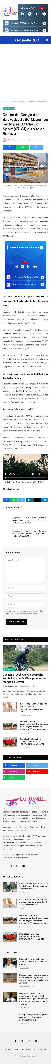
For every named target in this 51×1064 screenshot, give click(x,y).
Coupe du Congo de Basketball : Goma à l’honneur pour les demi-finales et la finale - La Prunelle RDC (29, 520)
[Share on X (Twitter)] (36, 147)
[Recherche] (47, 40)
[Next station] (23, 13)
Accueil (5, 102)
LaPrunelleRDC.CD (29, 836)
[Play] (30, 13)
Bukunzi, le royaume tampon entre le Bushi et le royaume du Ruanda (33, 961)
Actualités (8, 108)
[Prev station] (37, 13)
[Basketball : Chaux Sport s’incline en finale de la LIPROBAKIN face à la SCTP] (10, 742)
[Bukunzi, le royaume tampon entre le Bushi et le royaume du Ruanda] (10, 963)
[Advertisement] (25, 72)
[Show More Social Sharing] (45, 147)
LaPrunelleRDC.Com (11, 843)
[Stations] (41, 247)
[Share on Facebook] (9, 147)
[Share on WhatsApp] (22, 147)
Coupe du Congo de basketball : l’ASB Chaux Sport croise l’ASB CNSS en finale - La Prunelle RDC (29, 533)
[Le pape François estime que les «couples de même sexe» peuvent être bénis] (10, 1018)
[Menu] (4, 40)
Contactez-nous (23, 1050)
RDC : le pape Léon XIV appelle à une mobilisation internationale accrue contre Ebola (33, 902)
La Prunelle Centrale (18, 140)
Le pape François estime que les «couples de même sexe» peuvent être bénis (33, 1017)
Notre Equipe (40, 1050)
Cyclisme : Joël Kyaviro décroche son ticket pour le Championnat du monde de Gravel (24, 678)
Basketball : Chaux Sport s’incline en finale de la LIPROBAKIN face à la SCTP (31, 741)
